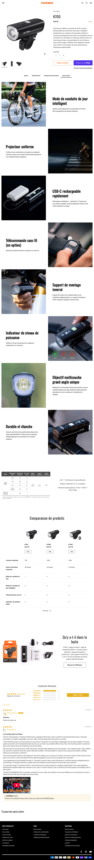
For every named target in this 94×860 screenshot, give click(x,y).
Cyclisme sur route (7, 837)
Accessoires (5, 843)
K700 (26, 544)
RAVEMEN (56, 11)
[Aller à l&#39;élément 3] (19, 64)
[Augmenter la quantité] (63, 55)
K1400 (70, 544)
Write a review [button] (78, 695)
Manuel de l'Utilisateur (74, 665)
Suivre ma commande (71, 834)
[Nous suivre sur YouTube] (90, 852)
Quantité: (56, 52)
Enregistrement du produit (72, 845)
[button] (37, 690)
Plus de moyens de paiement (83, 68)
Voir (28, 551)
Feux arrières (6, 832)
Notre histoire (37, 829)
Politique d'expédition (71, 840)
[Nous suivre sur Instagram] (86, 852)
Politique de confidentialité (41, 832)
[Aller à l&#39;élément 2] (12, 64)
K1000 (49, 544)
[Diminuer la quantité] (56, 55)
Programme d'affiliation (71, 832)
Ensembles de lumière (8, 845)
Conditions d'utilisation (40, 834)
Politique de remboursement (41, 837)
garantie (67, 843)
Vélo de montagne (7, 840)
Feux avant (5, 829)
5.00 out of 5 (21, 694)
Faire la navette (6, 834)
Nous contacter (69, 829)
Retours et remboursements (73, 837)
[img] (7, 710)
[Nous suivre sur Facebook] (81, 852)
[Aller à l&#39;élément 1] (4, 64)
